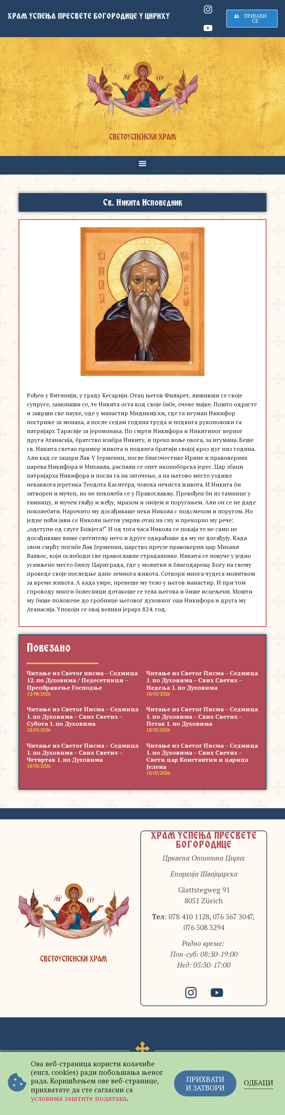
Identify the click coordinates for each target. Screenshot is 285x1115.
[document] (142, 557)
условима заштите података (79, 1098)
